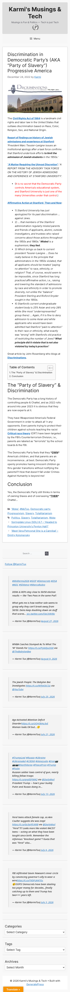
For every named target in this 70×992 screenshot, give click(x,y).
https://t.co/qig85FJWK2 (24, 779)
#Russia (30, 757)
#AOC (15, 584)
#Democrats (43, 580)
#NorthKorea (25, 764)
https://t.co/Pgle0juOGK (41, 647)
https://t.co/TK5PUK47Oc (30, 880)
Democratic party (40, 508)
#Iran (52, 761)
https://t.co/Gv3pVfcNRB (25, 824)
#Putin (16, 768)
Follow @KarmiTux (15, 564)
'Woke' (15, 508)
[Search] (47, 553)
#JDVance (24, 584)
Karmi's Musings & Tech (35, 13)
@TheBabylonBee (21, 651)
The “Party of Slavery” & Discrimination (31, 372)
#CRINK (30, 761)
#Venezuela (41, 761)
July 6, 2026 (47, 850)
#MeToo (24, 508)
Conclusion (17, 376)
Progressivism (15, 513)
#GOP (33, 580)
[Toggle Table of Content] (48, 368)
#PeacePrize (40, 764)
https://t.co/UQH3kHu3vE (34, 723)
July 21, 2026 (48, 734)
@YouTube (17, 689)
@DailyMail (48, 779)
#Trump (51, 764)
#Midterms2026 (20, 580)
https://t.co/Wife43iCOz (38, 685)
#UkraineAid (19, 761)
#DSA (54, 580)
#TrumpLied (18, 757)
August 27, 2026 (49, 621)
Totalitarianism (43, 513)
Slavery (29, 513)
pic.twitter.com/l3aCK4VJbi (41, 613)
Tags (8, 944)
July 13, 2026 (48, 794)
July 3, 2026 (47, 902)
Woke (52, 517)
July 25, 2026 (48, 696)
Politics (15, 517)
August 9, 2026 (49, 658)
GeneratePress (35, 984)
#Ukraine (40, 757)
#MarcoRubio (37, 584)
